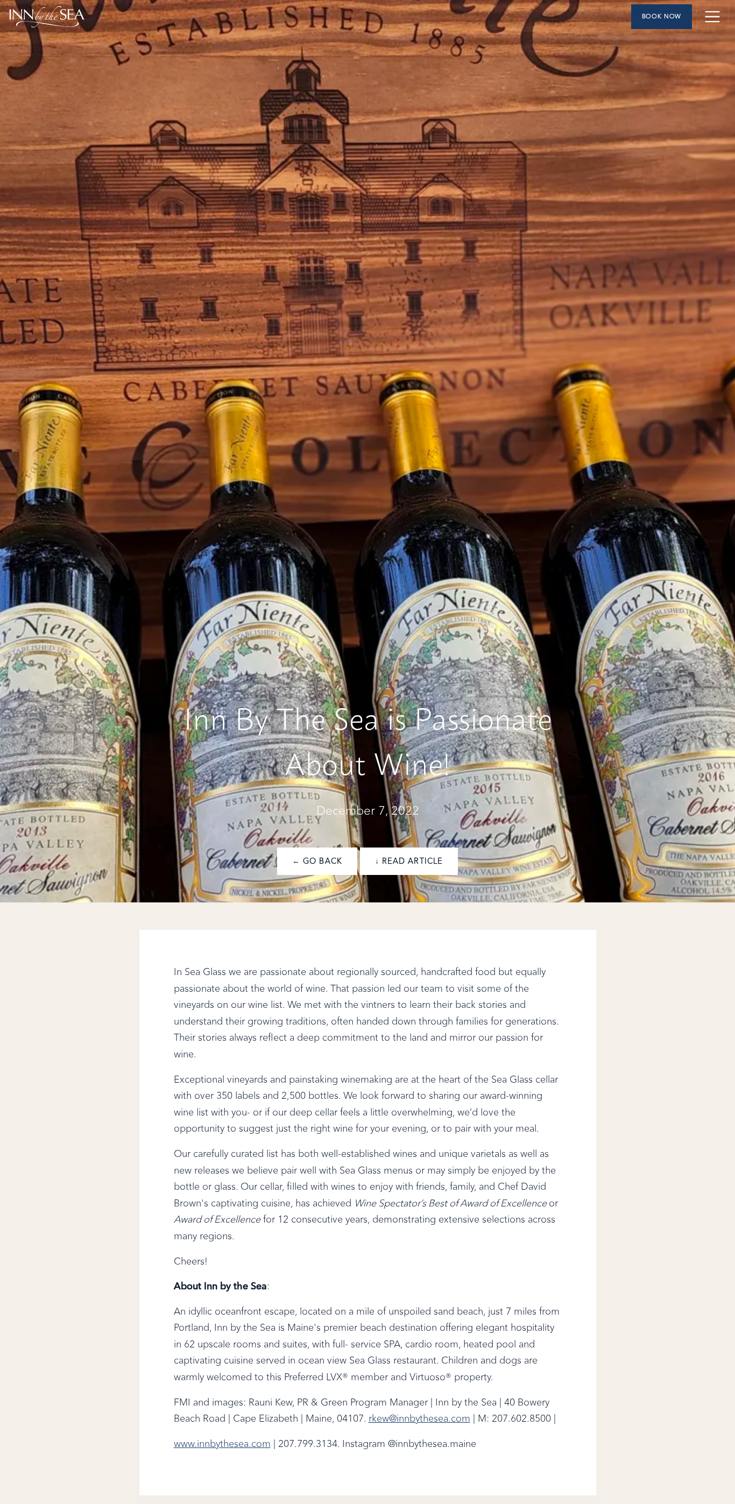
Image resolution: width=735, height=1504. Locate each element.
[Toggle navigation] (712, 17)
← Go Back (317, 861)
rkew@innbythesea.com (419, 1419)
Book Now (662, 16)
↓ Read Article (409, 861)
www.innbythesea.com (222, 1444)
